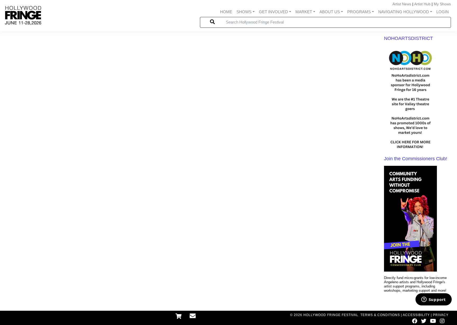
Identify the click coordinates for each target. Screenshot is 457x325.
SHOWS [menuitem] (244, 12)
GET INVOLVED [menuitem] (273, 12)
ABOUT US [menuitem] (329, 12)
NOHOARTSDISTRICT (408, 38)
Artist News (401, 4)
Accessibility (416, 315)
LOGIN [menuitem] (442, 12)
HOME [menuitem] (226, 12)
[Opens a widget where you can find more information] (433, 299)
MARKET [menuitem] (303, 12)
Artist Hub (422, 4)
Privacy (441, 315)
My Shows (442, 4)
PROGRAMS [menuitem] (359, 12)
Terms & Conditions (380, 315)
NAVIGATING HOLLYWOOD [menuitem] (403, 12)
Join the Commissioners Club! (415, 158)
